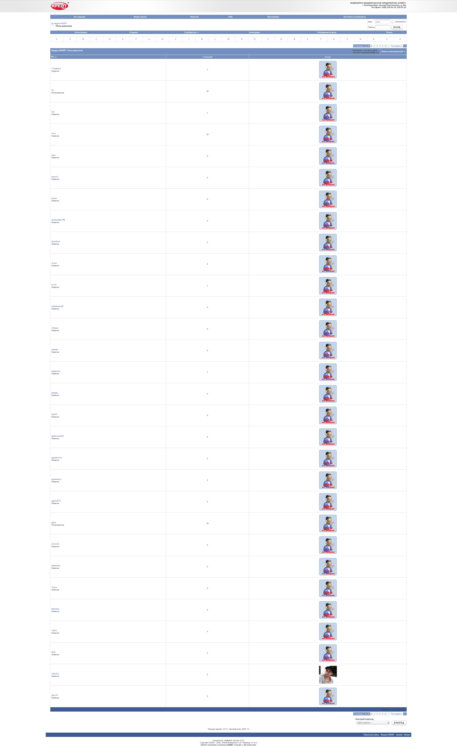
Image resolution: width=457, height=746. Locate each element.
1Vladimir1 (56, 68)
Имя (370, 22)
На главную (79, 17)
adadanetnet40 (57, 306)
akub (53, 652)
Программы (273, 17)
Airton (54, 587)
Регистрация (81, 32)
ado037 (54, 414)
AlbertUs (55, 673)
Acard (54, 263)
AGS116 (55, 544)
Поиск (389, 32)
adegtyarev (56, 371)
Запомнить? (400, 22)
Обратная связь (371, 735)
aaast (53, 155)
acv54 (53, 284)
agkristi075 (56, 501)
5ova (53, 133)
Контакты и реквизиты (355, 17)
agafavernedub (57, 436)
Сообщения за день (327, 32)
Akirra (54, 630)
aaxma (54, 198)
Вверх (407, 735)
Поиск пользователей (392, 51)
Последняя (396, 46)
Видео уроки (140, 17)
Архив (399, 735)
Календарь (254, 32)
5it (52, 90)
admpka (54, 392)
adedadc (54, 349)
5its (52, 112)
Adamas (54, 328)
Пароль (371, 27)
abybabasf (55, 241)
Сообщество (190, 32)
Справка (133, 32)
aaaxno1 (54, 176)
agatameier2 (56, 479)
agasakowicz (56, 457)
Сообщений (207, 57)
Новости (194, 17)
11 (385, 46)
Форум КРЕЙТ (60, 23)
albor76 (54, 695)
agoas (53, 522)
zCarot (254, 743)
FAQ (230, 17)
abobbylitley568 (58, 220)
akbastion (55, 609)
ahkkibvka (55, 565)
